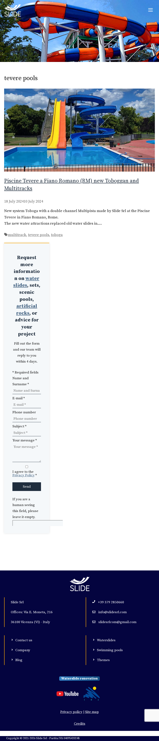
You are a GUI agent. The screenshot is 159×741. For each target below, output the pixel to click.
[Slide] (12, 10)
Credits (79, 723)
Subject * (19, 426)
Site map (92, 712)
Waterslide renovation (79, 678)
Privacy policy (71, 712)
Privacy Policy (23, 475)
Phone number (24, 412)
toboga (57, 234)
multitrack (17, 234)
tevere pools (38, 234)
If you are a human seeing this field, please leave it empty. (25, 508)
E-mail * (18, 398)
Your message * (24, 440)
